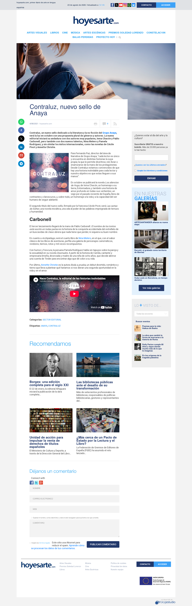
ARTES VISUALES (37, 32)
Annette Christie (49, 264)
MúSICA (75, 32)
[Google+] (41, 482)
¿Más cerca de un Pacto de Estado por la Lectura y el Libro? (96, 440)
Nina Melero (85, 238)
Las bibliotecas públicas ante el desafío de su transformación (94, 385)
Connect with (38, 478)
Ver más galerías (151, 288)
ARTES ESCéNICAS (94, 32)
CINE (65, 32)
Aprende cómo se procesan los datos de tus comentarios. (57, 547)
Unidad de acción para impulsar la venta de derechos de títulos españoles (46, 442)
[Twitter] (36, 482)
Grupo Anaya (109, 132)
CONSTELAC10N (156, 32)
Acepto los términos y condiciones (152, 171)
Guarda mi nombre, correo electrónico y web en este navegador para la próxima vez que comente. (66, 518)
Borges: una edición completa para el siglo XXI (49, 383)
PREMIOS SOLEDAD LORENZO (126, 32)
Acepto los (40, 543)
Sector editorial (52, 319)
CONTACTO (146, 5)
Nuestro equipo (117, 569)
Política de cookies (118, 563)
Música (88, 563)
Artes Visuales (65, 563)
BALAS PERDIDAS (82, 37)
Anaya (44, 326)
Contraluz (54, 326)
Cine (87, 566)
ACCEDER (165, 5)
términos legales (44, 543)
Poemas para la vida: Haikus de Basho (151, 327)
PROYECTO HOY (105, 37)
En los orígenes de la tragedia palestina (151, 356)
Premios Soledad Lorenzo (70, 566)
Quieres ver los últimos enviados (150, 165)
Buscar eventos (143, 321)
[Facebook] (32, 482)
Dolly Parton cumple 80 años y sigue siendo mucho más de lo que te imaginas (152, 347)
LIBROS (54, 32)
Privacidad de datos (119, 566)
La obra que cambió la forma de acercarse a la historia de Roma (152, 337)
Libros (62, 569)
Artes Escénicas (91, 569)
